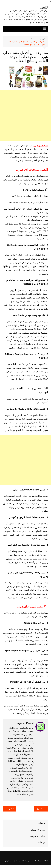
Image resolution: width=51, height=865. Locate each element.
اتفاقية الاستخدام (38, 830)
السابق (39, 809)
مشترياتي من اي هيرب (29, 606)
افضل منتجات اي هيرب (31, 169)
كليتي (44, 7)
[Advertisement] (25, 115)
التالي (11, 809)
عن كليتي (41, 842)
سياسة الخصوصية (37, 836)
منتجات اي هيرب (40, 145)
